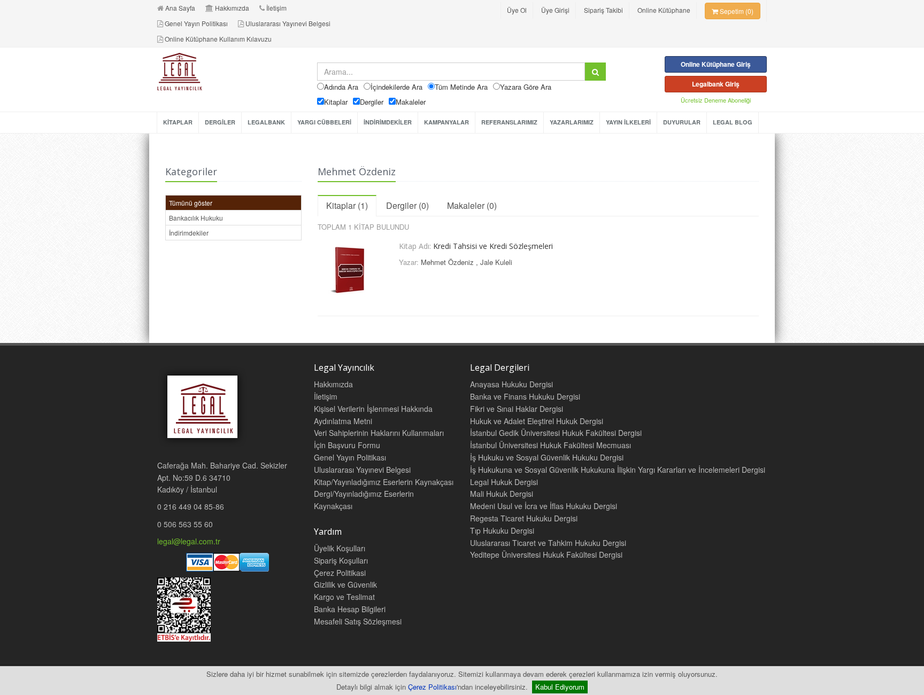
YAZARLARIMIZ (572, 122)
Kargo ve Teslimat (344, 596)
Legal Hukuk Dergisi (504, 482)
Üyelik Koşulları (339, 548)
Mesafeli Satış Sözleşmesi (358, 621)
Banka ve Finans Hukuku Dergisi (525, 396)
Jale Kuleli (496, 262)
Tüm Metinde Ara (461, 87)
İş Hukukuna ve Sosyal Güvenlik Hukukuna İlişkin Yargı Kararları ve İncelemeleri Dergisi (617, 469)
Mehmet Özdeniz (447, 262)
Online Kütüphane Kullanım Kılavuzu (218, 38)
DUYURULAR (681, 122)
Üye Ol (517, 9)
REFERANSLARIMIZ (509, 122)
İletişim (276, 7)
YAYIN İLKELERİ (628, 122)
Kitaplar (336, 102)
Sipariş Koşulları (341, 560)
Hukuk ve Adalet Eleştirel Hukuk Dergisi (536, 421)
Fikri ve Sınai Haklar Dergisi (516, 408)
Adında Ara (341, 87)
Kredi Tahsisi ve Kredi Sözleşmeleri (493, 246)
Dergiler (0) (407, 205)
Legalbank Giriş (716, 84)
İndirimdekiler (189, 232)
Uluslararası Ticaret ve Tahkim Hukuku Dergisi (548, 542)
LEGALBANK (266, 122)
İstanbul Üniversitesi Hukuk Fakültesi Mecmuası (550, 445)
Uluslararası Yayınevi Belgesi (287, 23)
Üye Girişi (555, 9)
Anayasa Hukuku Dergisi (511, 384)
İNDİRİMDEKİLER (388, 122)
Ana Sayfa (180, 7)
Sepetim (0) (735, 10)
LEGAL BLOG (732, 122)
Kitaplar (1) (347, 205)
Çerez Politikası (432, 687)
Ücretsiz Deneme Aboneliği (716, 100)
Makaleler (411, 102)
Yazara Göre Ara (525, 87)
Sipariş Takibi (603, 9)
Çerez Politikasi (340, 572)
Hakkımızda (232, 7)
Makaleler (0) (472, 205)
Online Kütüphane (663, 9)
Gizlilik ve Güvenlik (345, 584)
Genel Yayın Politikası (196, 23)
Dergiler (371, 102)
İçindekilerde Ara (396, 87)
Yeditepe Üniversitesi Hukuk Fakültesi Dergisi (546, 554)
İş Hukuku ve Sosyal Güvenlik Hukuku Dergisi (546, 457)
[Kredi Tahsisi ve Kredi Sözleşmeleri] (354, 267)
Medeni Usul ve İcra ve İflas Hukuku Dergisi (543, 506)
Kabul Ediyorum (559, 687)
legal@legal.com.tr (188, 541)
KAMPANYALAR (446, 122)
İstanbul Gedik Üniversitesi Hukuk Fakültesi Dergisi (556, 432)
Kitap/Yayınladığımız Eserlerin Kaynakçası (383, 482)
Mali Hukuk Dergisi (501, 493)
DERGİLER (220, 122)
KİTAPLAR (177, 122)
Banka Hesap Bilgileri (350, 609)
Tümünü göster (190, 202)
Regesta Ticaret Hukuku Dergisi (524, 518)
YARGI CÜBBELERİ (324, 122)
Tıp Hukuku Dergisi (502, 530)
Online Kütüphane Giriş (716, 64)
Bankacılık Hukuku (196, 217)
